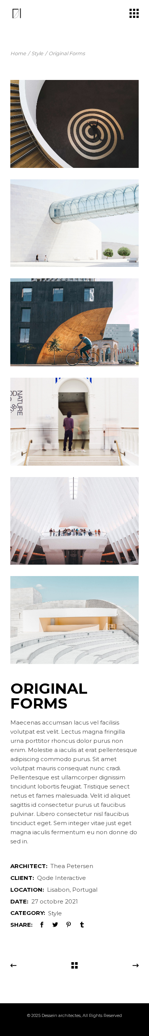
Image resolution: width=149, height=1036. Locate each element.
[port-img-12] (74, 422)
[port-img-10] (74, 223)
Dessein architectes (61, 1015)
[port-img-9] (74, 124)
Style (55, 913)
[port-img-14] (74, 620)
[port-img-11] (74, 322)
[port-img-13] (74, 521)
